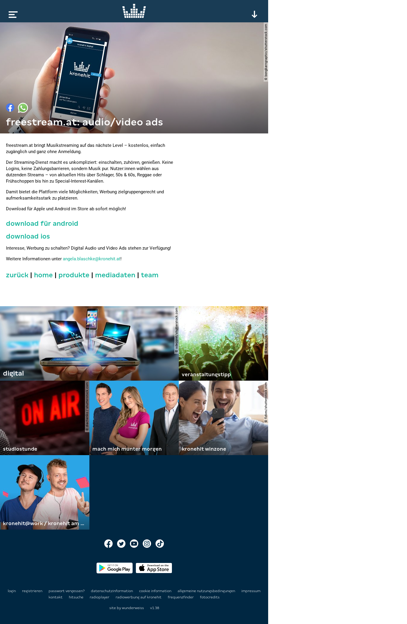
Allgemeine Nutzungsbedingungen (207, 591)
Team (150, 275)
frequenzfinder (181, 597)
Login (12, 591)
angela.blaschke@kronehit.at (91, 259)
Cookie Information (155, 591)
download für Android (42, 223)
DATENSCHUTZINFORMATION (112, 591)
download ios (28, 236)
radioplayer (100, 597)
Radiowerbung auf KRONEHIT (139, 597)
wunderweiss (133, 608)
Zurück (17, 275)
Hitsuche (76, 597)
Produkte (73, 275)
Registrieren (32, 591)
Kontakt (56, 597)
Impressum (250, 591)
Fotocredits (210, 597)
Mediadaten (115, 275)
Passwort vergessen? (67, 591)
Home (43, 275)
